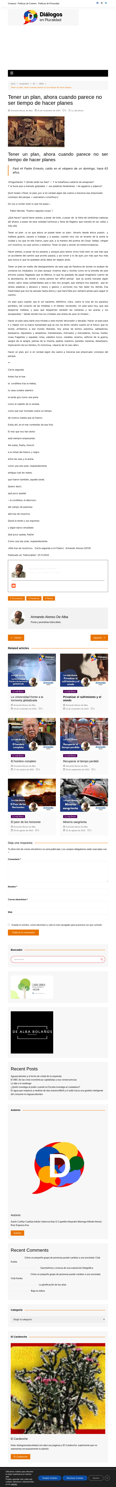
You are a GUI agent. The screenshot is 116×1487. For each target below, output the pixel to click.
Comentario (14, 859)
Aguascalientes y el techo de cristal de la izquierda (36, 1076)
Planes (50, 598)
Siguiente (97, 637)
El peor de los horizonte (26, 822)
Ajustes (96, 1478)
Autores (17, 1233)
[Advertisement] (58, 48)
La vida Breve (77, 110)
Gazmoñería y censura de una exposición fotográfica (66, 1268)
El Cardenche (20, 1456)
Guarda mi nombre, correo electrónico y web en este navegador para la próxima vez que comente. (56, 925)
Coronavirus (17, 598)
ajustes (14, 1484)
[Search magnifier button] (102, 959)
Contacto (12, 3)
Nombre (12, 886)
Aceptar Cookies (49, 1478)
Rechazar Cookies (75, 1478)
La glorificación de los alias (52, 1284)
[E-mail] (14, 586)
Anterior (17, 637)
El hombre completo (23, 761)
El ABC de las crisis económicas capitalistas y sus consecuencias (44, 1080)
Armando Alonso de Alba (22, 110)
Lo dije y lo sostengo (21, 1083)
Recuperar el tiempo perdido (81, 761)
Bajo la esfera (38, 1291)
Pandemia (34, 598)
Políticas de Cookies (27, 3)
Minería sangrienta (75, 822)
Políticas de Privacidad (48, 3)
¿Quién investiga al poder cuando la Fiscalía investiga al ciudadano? (45, 1087)
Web (10, 912)
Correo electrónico (18, 899)
